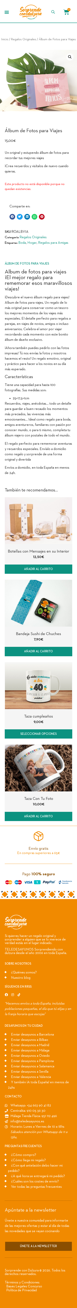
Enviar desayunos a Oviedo (30, 1056)
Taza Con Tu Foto (38, 799)
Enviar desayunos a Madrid (30, 1045)
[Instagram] (12, 994)
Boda (22, 243)
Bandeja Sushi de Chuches (38, 634)
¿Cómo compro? (23, 1155)
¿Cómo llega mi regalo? (28, 1160)
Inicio (4, 39)
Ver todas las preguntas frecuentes (36, 1187)
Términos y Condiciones (22, 1282)
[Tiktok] (19, 994)
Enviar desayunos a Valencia (31, 1077)
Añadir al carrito (38, 569)
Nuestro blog (20, 978)
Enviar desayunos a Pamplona (32, 1061)
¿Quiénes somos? (24, 972)
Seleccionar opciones (38, 734)
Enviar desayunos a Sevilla (29, 1071)
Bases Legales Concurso (24, 1286)
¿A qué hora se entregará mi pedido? (38, 1176)
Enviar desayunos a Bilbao (29, 1040)
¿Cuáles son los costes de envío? (35, 1181)
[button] (6, 12)
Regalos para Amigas (53, 243)
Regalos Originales (23, 39)
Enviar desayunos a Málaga (30, 1050)
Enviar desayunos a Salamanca (32, 1066)
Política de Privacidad (21, 1290)
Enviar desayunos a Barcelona (32, 1034)
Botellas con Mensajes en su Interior (38, 551)
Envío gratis (38, 849)
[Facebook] (6, 994)
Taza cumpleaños (38, 716)
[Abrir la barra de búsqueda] (53, 12)
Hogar (32, 243)
